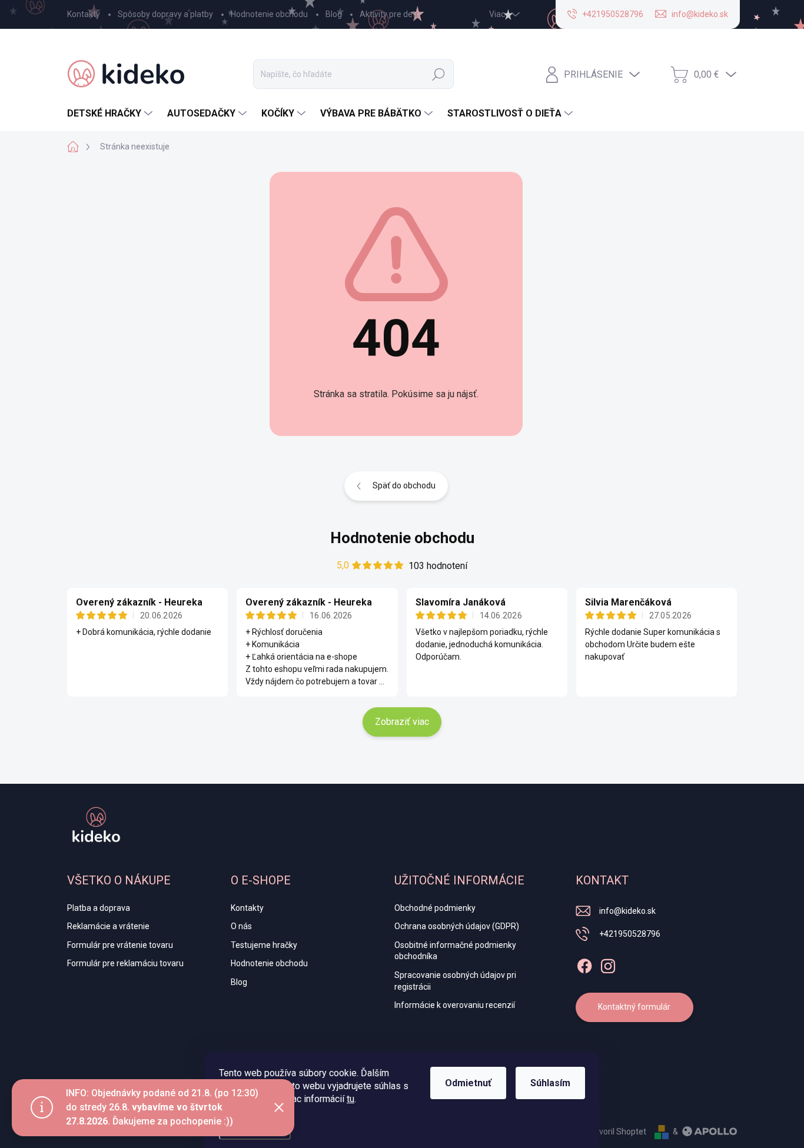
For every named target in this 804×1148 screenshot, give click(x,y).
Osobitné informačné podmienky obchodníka (455, 950)
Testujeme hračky (264, 945)
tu (350, 1098)
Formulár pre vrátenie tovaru (120, 945)
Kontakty (83, 14)
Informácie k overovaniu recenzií (454, 1005)
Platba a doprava (98, 908)
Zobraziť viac (402, 721)
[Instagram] (608, 964)
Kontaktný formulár (634, 1006)
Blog (333, 14)
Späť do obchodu (404, 485)
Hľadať (438, 74)
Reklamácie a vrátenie (108, 926)
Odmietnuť (468, 1083)
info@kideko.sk (627, 911)
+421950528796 (629, 934)
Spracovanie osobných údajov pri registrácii (455, 980)
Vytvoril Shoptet (616, 1131)
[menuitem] (111, 113)
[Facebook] (584, 964)
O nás (241, 926)
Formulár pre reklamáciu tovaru (125, 963)
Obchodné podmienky (435, 908)
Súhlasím (550, 1083)
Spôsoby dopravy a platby (165, 14)
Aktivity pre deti (388, 14)
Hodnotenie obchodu (269, 14)
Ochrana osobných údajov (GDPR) (456, 926)
